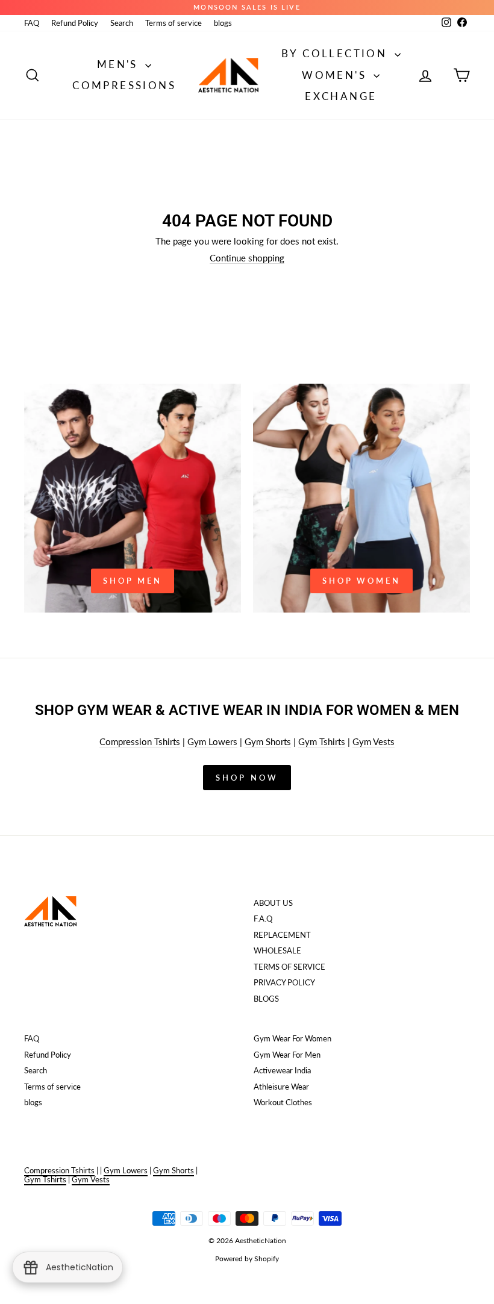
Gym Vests (373, 741)
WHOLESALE (277, 950)
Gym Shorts (268, 741)
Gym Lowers (212, 741)
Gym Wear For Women (292, 1038)
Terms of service (173, 23)
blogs (223, 23)
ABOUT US (273, 903)
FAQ (31, 23)
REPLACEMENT (282, 935)
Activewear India (282, 1070)
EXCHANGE (341, 96)
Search (121, 23)
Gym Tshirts (321, 741)
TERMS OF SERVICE (289, 967)
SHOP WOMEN (361, 580)
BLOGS (266, 998)
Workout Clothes (283, 1102)
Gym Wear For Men (287, 1054)
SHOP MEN (132, 580)
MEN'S (119, 64)
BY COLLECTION (336, 53)
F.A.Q (263, 918)
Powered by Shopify (247, 1258)
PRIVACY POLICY (284, 982)
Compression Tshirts (139, 741)
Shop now (247, 777)
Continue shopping (247, 257)
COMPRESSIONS (124, 85)
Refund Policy (74, 23)
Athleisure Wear (281, 1086)
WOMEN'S (336, 75)
